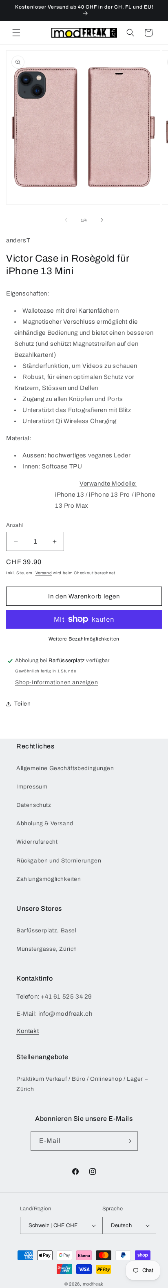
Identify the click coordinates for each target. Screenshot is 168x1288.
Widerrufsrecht (36, 842)
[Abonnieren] (128, 1141)
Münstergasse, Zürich (46, 949)
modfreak (93, 1283)
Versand (43, 573)
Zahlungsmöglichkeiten (48, 879)
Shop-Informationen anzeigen (56, 682)
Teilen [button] (22, 704)
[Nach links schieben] (66, 220)
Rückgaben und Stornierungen (58, 861)
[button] (16, 33)
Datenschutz (33, 805)
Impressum (31, 787)
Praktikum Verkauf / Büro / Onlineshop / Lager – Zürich (82, 1084)
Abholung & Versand (44, 823)
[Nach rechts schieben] (102, 220)
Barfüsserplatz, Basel (46, 930)
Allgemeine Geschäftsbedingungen (65, 768)
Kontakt (27, 1031)
